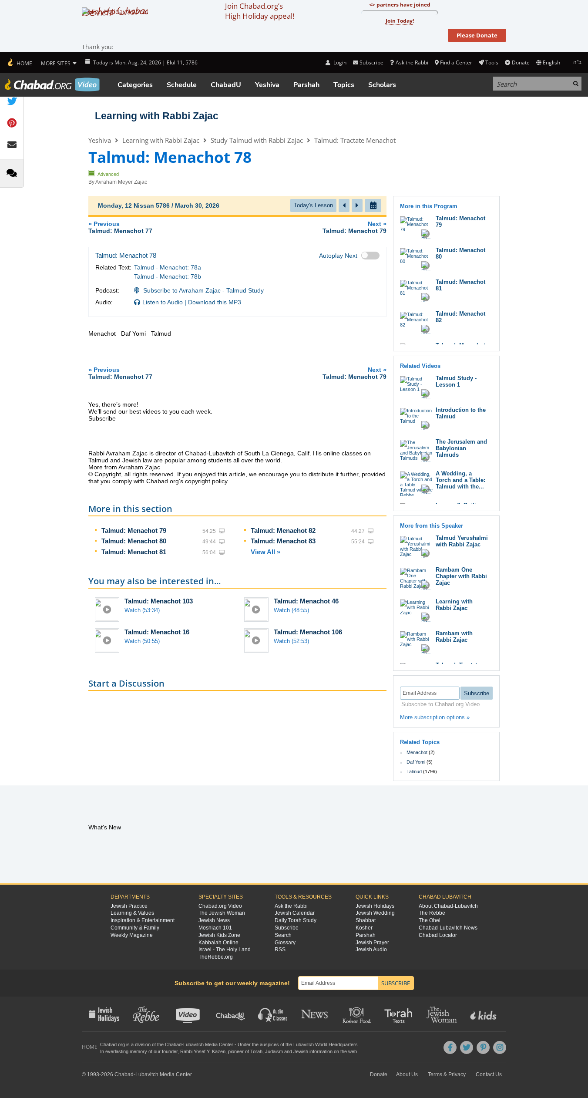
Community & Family (135, 928)
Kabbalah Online (218, 943)
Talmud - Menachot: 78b (167, 276)
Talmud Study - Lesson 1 (456, 381)
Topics (343, 85)
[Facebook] (450, 1047)
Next (354, 227)
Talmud (414, 771)
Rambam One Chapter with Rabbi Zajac (461, 576)
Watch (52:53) (291, 641)
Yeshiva (267, 85)
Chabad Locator (438, 935)
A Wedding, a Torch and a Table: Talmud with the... (460, 480)
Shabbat (366, 920)
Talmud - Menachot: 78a (167, 267)
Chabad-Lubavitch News (448, 928)
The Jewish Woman (221, 913)
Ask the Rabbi (412, 62)
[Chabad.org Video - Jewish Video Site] (52, 84)
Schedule (182, 85)
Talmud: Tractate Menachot (355, 140)
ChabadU (226, 85)
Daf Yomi (416, 762)
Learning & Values (132, 913)
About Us (407, 1074)
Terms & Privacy (447, 1074)
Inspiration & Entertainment (143, 920)
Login (339, 62)
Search (283, 935)
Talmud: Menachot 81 (133, 552)
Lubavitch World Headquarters (325, 1044)
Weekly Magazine (132, 935)
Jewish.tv (189, 1014)
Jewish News (214, 920)
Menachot (417, 752)
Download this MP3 (214, 302)
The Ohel (429, 920)
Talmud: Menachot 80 (133, 541)
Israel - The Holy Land (224, 949)
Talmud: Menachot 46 (306, 601)
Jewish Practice (129, 906)
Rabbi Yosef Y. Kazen (202, 1051)
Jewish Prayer (372, 943)
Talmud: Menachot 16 (156, 632)
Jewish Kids (484, 1014)
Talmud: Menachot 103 (158, 601)
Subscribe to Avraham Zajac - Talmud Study (203, 290)
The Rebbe (432, 913)
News (315, 1014)
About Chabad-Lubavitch (448, 906)
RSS (280, 949)
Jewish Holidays (375, 906)
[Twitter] (466, 1047)
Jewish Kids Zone (219, 935)
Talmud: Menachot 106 (308, 632)
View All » (265, 552)
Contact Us (489, 1074)
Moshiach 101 (215, 928)
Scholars (382, 85)
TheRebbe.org (215, 957)
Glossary (285, 943)
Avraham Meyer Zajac (121, 182)
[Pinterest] (483, 1047)
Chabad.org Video (220, 906)
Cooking (357, 1014)
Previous (120, 227)
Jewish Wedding (375, 913)
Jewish (300, 1051)
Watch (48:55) (291, 610)
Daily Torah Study (295, 920)
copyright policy (206, 481)
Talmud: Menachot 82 (283, 530)
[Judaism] (19, 62)
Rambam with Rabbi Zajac (454, 636)
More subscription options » (435, 717)
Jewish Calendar (295, 913)
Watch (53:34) (142, 610)
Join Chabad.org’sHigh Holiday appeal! (259, 11)
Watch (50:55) (142, 641)
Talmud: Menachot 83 (283, 541)
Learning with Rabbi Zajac (156, 115)
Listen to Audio (162, 302)
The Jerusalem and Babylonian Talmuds (461, 448)
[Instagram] (499, 1047)
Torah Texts (400, 1014)
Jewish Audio (371, 949)
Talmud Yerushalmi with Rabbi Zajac (462, 541)
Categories (135, 85)
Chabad (173, 1044)
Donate (520, 62)
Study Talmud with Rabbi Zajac (257, 140)
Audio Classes (273, 1014)
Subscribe (287, 928)
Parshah (306, 85)
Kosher (364, 928)
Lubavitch (193, 1044)
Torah (256, 1051)
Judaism (274, 1051)
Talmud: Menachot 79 (133, 530)
